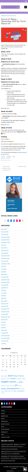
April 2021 (3, 327)
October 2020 (4, 341)
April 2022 (3, 298)
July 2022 (3, 290)
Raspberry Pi (4, 432)
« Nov (2, 370)
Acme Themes (17, 471)
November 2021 (5, 311)
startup (2, 391)
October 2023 (4, 261)
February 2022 (4, 303)
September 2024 (5, 242)
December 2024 (5, 237)
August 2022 (4, 287)
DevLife (13, 379)
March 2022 (4, 301)
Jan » (6, 370)
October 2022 (4, 285)
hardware (7, 385)
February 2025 (4, 232)
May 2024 (3, 245)
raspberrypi (22, 388)
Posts (2, 426)
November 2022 (5, 282)
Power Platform (5, 429)
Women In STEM (5, 437)
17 (17, 362)
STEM (9, 391)
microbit (20, 385)
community (7, 378)
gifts (17, 382)
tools (14, 391)
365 (2, 376)
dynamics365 (19, 378)
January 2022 (4, 306)
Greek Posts (4, 421)
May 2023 (3, 271)
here (8, 76)
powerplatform (13, 388)
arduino (5, 376)
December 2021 (5, 309)
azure (3, 156)
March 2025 (4, 229)
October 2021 (4, 314)
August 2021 (4, 319)
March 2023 (4, 274)
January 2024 (4, 253)
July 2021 (3, 322)
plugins (3, 389)
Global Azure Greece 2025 (8, 461)
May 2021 (3, 325)
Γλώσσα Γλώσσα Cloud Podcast (9, 449)
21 (6, 364)
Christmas (21, 376)
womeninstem (20, 391)
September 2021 (5, 317)
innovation (12, 385)
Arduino (3, 410)
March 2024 (4, 248)
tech (12, 391)
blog (15, 376)
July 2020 (3, 343)
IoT (13, 156)
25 (21, 364)
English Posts (4, 15)
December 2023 (5, 255)
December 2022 (5, 279)
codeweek (3, 378)
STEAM (6, 391)
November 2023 (5, 258)
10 (17, 360)
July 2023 (3, 266)
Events (3, 418)
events (12, 381)
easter (23, 378)
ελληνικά (2, 392)
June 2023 (3, 269)
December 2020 (5, 335)
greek (21, 382)
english (8, 156)
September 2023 (5, 263)
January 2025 (4, 234)
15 (10, 362)
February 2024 (4, 250)
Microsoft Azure (12, 15)
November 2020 (5, 338)
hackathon (3, 385)
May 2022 (3, 295)
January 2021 (4, 333)
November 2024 (5, 240)
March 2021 (4, 330)
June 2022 (3, 293)
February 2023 (4, 277)
